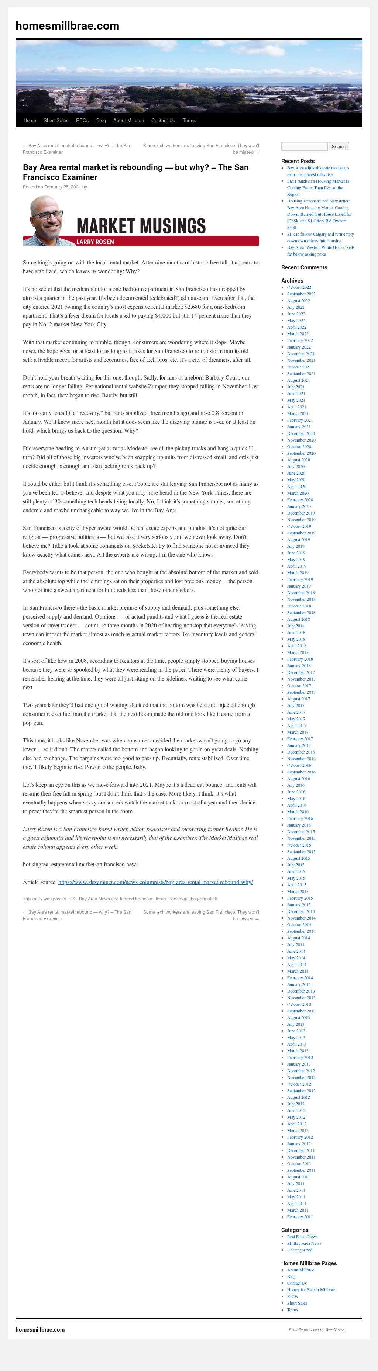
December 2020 (301, 433)
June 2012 (296, 1110)
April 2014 (296, 964)
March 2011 (298, 1210)
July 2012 (296, 1104)
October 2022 (299, 287)
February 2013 (300, 1057)
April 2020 (296, 486)
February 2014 (300, 977)
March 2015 (298, 891)
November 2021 (301, 360)
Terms (189, 120)
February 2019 (300, 579)
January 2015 (299, 904)
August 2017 (298, 699)
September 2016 (301, 772)
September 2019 (301, 533)
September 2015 (301, 851)
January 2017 (299, 745)
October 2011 (299, 1163)
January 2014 (299, 984)
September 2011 (301, 1170)
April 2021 (296, 406)
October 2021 (299, 367)
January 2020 (299, 506)
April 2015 (296, 884)
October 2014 (299, 924)
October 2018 (299, 606)
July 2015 (296, 865)
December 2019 (301, 513)
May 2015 (296, 878)
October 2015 (299, 845)
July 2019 (296, 546)
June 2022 (296, 313)
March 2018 (298, 652)
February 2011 (300, 1216)
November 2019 (301, 519)
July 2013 (296, 1024)
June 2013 (296, 1031)
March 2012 (298, 1130)
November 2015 (301, 838)
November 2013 (301, 997)
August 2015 (298, 858)
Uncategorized (299, 1250)
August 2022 (298, 300)
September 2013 (301, 1011)
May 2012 (296, 1117)
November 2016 (301, 758)
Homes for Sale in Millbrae (311, 1289)
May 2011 (296, 1196)
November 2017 (301, 679)
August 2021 (298, 380)
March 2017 (298, 732)
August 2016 (298, 778)
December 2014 (301, 911)
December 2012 (301, 1070)
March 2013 (298, 1050)
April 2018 (296, 645)
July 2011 (296, 1183)
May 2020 (296, 479)
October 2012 (299, 1084)
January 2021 (299, 426)
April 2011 (296, 1203)
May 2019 (296, 559)
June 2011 (296, 1190)
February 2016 (300, 818)
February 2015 (300, 898)
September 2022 (301, 294)
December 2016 (301, 752)
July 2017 (296, 705)
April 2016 (296, 805)
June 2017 (296, 712)
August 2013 (298, 1017)
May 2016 (296, 798)
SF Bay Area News (91, 898)
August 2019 (298, 539)
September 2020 (301, 453)
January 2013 (299, 1064)
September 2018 (301, 612)
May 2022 (296, 320)
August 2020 (298, 460)
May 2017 (296, 718)
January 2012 (299, 1143)
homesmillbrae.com (68, 25)
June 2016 (296, 791)
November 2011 (301, 1157)
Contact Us (163, 120)
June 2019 (296, 552)
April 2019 (296, 566)
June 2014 (296, 951)
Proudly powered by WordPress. (317, 1329)
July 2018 (296, 626)
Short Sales (56, 120)
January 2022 (299, 347)
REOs (82, 120)
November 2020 (301, 440)
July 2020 (296, 466)
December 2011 (301, 1150)
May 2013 (296, 1037)
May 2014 (296, 957)
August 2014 (298, 938)
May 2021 (296, 400)
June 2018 (296, 632)
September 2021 (301, 373)
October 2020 (299, 446)
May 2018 (296, 639)
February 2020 (300, 499)
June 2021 (296, 393)
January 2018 (299, 665)
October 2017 (299, 685)
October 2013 (299, 1004)
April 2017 (296, 725)
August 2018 (298, 619)
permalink (207, 898)
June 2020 (296, 473)
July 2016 (296, 785)
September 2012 (301, 1090)
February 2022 (300, 340)
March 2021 (298, 413)
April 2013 (296, 1044)
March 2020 (298, 493)
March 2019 (298, 572)
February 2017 (300, 738)
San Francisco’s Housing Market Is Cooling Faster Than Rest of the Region (318, 187)
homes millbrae (150, 898)
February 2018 (300, 659)
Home (30, 120)
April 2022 (296, 327)
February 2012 (300, 1137)
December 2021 (301, 353)
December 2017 (301, 672)
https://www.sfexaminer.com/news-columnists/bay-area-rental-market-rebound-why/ (155, 882)
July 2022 (296, 307)
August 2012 (298, 1097)
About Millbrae (128, 120)
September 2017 (301, 692)
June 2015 (296, 871)
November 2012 (301, 1077)
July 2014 (296, 944)
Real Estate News (302, 1236)
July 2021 (296, 387)
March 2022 (298, 333)
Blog (101, 120)
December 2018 (301, 592)
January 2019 (299, 586)
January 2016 (299, 825)
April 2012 (296, 1123)
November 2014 (301, 918)
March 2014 (298, 971)
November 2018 (301, 599)
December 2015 (301, 831)
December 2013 (301, 991)
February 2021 (300, 420)
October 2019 (299, 526)
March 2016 (298, 811)
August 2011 (298, 1177)
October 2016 (299, 765)
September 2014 (301, 931)
